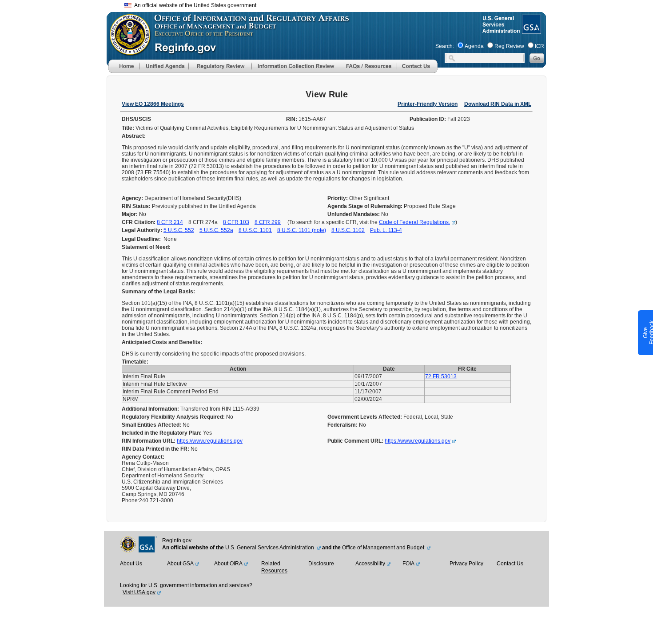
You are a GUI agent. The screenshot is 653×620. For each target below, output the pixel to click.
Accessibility (370, 563)
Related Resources (274, 567)
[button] (163, 66)
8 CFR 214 (170, 222)
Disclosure (321, 563)
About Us (131, 563)
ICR (539, 46)
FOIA (408, 563)
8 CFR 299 (268, 222)
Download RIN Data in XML (497, 104)
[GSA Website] (531, 30)
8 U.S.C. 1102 (348, 230)
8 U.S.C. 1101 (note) (301, 230)
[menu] (163, 66)
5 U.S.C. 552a (216, 230)
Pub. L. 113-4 (386, 230)
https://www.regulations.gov (210, 441)
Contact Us (510, 563)
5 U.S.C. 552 (178, 230)
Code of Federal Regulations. (414, 222)
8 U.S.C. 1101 (255, 230)
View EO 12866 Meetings (153, 104)
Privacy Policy (466, 563)
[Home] (123, 71)
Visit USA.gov (139, 592)
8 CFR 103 (236, 222)
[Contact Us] (417, 71)
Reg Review (509, 46)
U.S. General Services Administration (270, 547)
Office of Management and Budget (384, 547)
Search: (444, 46)
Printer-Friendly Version (428, 104)
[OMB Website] (127, 51)
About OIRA (228, 563)
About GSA (180, 563)
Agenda (474, 46)
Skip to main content (332, 4)
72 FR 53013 (441, 376)
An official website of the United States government (193, 5)
